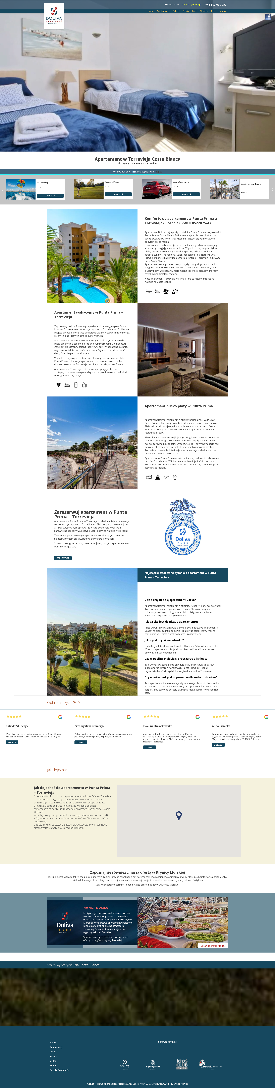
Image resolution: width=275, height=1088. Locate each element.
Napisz (158, 171)
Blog (213, 11)
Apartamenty (163, 11)
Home (150, 11)
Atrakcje (204, 11)
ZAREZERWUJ (62, 558)
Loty (194, 11)
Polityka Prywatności (59, 1070)
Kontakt (223, 11)
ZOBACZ (12, 747)
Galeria (176, 11)
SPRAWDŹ (50, 194)
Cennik (186, 11)
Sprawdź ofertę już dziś (213, 945)
